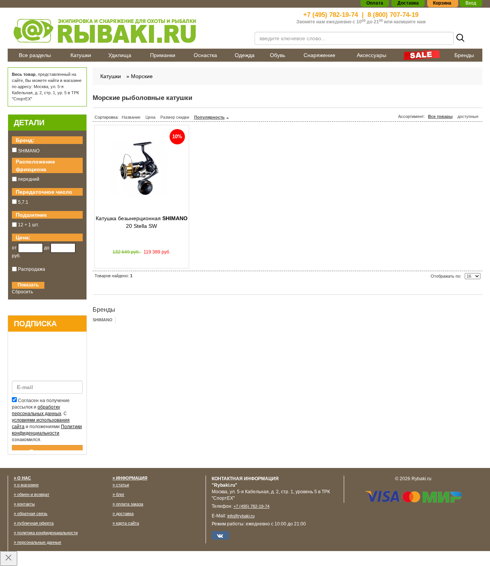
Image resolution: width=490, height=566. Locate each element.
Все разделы (35, 55)
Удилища (119, 55)
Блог (120, 494)
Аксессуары (371, 55)
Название (131, 117)
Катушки (80, 55)
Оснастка (205, 55)
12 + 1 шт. (28, 224)
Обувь (277, 55)
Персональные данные (39, 542)
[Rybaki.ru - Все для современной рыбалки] (126, 30)
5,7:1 (23, 202)
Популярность (209, 117)
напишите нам (410, 22)
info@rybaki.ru (241, 516)
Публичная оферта (35, 523)
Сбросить (22, 291)
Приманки (162, 55)
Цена (150, 117)
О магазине (28, 485)
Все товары (440, 116)
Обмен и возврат (33, 494)
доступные (468, 116)
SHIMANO (103, 319)
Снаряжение (319, 55)
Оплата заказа (129, 504)
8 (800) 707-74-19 (393, 14)
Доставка (125, 513)
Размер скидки (174, 117)
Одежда (245, 55)
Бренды (464, 55)
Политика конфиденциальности (47, 532)
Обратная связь (32, 513)
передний (28, 179)
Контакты (26, 504)
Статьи (122, 485)
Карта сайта (127, 523)
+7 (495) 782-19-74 (330, 14)
